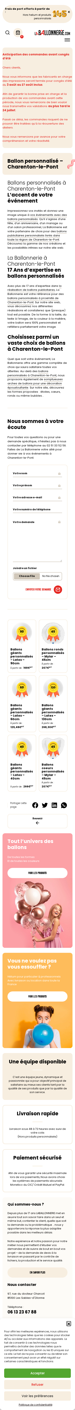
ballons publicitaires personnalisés (37, 233)
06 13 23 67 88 (22, 1312)
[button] (69, 1323)
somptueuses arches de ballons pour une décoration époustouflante (35, 383)
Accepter (37, 1373)
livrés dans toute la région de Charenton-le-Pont (34, 237)
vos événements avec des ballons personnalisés (37, 217)
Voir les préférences (37, 1396)
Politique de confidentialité (35, 1404)
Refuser (37, 1384)
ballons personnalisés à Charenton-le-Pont (32, 373)
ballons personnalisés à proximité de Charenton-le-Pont (33, 300)
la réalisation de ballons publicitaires (34, 288)
